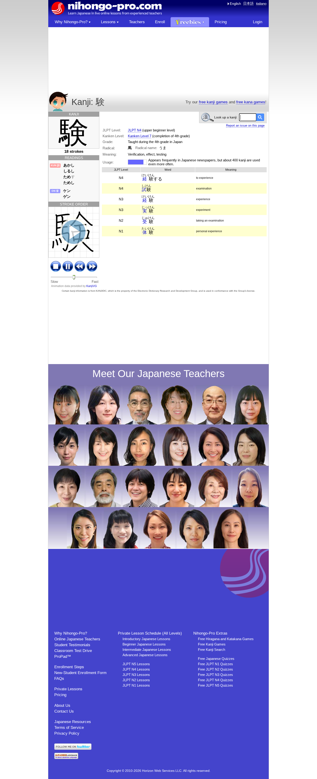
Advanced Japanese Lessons (145, 655)
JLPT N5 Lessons (136, 664)
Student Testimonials (72, 645)
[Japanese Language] (66, 758)
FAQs (59, 678)
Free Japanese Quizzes (216, 659)
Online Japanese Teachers (77, 639)
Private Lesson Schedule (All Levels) (150, 633)
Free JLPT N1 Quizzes (215, 664)
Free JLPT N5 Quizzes (215, 685)
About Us (62, 705)
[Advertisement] (158, 59)
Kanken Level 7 (139, 136)
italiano (261, 4)
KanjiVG (91, 286)
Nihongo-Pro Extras (210, 633)
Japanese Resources (72, 722)
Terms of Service (69, 727)
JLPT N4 (134, 130)
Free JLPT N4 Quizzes (215, 680)
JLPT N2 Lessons (136, 680)
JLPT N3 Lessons (136, 675)
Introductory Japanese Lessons (146, 639)
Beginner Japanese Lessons (144, 644)
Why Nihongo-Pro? (70, 633)
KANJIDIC (101, 291)
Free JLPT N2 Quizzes (215, 669)
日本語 (248, 3)
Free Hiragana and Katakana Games (226, 639)
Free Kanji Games (212, 644)
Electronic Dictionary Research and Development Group (167, 291)
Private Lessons (68, 689)
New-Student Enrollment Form (80, 673)
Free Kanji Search (211, 650)
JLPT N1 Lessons (136, 685)
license (251, 291)
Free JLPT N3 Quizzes (215, 675)
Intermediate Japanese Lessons (147, 650)
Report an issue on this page (245, 125)
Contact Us (64, 711)
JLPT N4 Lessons (136, 669)
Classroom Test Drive (73, 651)
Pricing (60, 695)
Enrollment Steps (69, 667)
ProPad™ (62, 656)
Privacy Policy (66, 733)
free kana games (250, 102)
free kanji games (213, 102)
